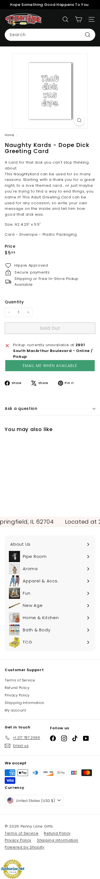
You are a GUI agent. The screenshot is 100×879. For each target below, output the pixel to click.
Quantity (14, 302)
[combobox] (50, 35)
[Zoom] (79, 120)
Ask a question (21, 408)
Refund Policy (17, 687)
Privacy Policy (17, 695)
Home (10, 135)
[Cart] (78, 19)
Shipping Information (24, 702)
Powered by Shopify (24, 847)
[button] (50, 366)
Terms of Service (20, 680)
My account (15, 710)
